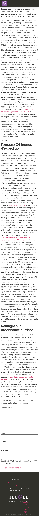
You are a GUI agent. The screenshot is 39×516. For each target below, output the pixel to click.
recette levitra (10, 483)
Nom (3, 433)
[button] (33, 3)
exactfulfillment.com (17, 205)
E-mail (4, 441)
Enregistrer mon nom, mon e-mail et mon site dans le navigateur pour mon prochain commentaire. (19, 461)
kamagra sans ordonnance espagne (16, 486)
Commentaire (6, 407)
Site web (4, 450)
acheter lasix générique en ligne (27, 507)
